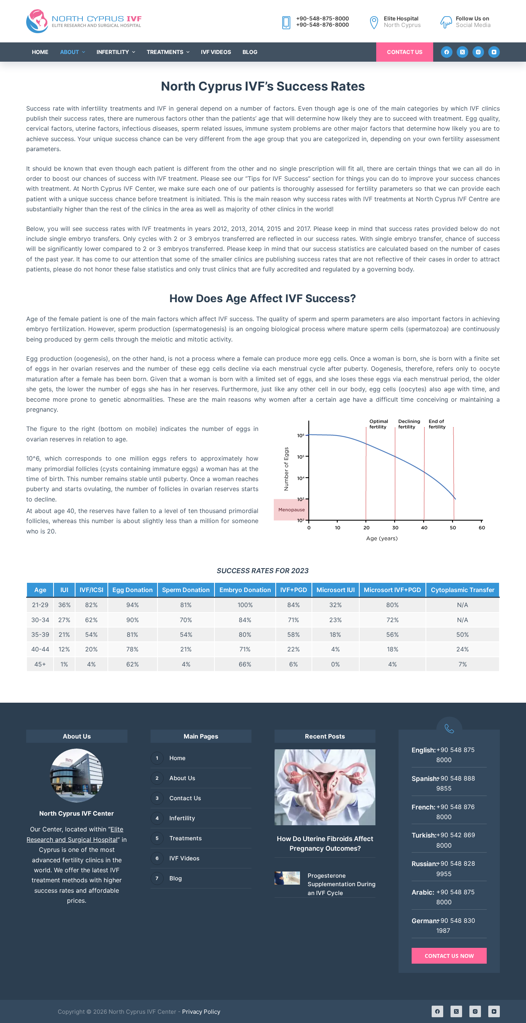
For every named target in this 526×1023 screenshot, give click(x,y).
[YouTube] (494, 52)
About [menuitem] (69, 52)
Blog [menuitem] (250, 52)
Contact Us (404, 52)
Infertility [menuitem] (113, 52)
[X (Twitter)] (462, 52)
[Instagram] (478, 52)
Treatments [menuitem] (165, 52)
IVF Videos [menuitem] (216, 52)
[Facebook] (446, 52)
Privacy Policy (201, 1011)
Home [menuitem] (40, 52)
